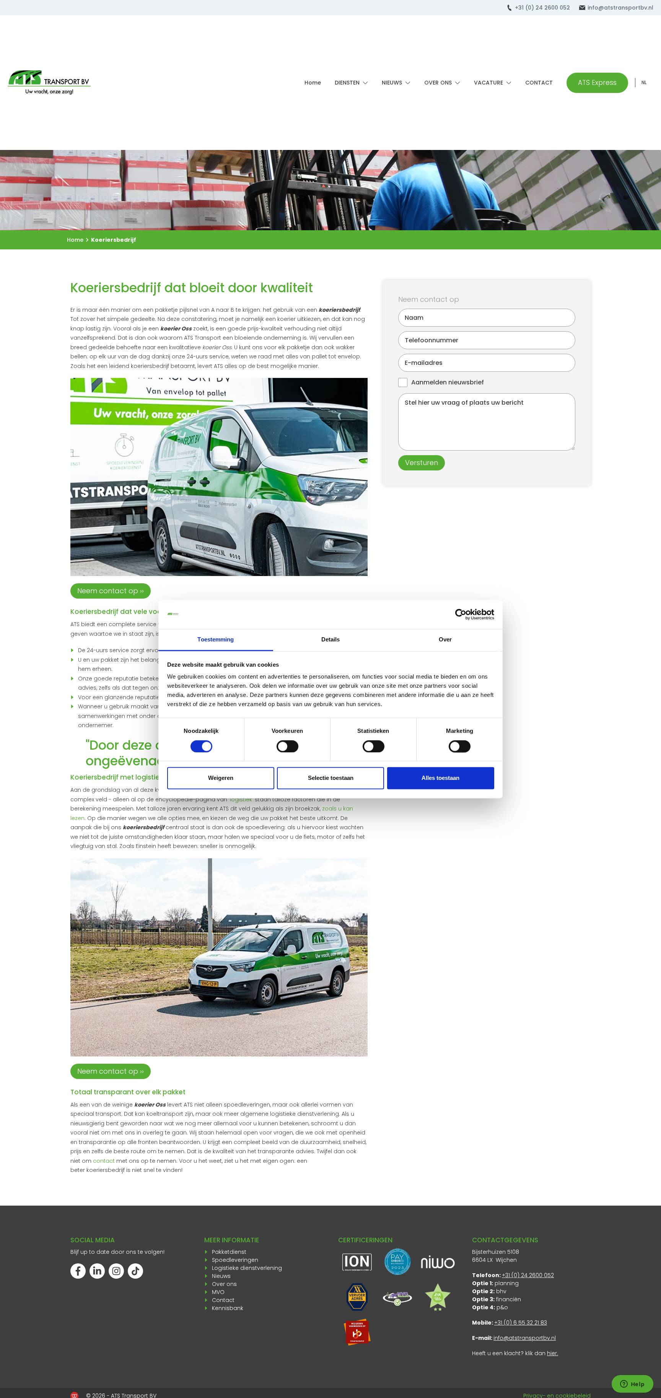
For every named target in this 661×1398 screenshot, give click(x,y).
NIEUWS (392, 82)
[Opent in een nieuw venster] (357, 1332)
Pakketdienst (229, 1252)
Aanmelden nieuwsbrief (447, 382)
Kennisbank (227, 1308)
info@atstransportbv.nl (620, 7)
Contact (223, 1300)
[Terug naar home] (49, 82)
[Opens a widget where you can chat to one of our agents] (632, 1384)
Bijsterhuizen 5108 (495, 1252)
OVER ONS (438, 82)
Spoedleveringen (235, 1260)
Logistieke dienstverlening (247, 1268)
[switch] (287, 746)
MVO (218, 1292)
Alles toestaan (440, 778)
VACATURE (488, 82)
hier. (552, 1353)
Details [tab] (330, 639)
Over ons (224, 1284)
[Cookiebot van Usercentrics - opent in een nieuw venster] (460, 614)
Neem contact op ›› (110, 591)
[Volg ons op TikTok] (135, 1271)
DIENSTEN (347, 82)
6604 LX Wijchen (494, 1260)
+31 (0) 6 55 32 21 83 (520, 1322)
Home (312, 82)
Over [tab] (445, 639)
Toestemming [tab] (215, 639)
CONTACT (539, 82)
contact (104, 1161)
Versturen (421, 462)
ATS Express (597, 82)
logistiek (241, 799)
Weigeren (220, 778)
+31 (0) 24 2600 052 (542, 7)
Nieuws (221, 1276)
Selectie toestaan (330, 778)
